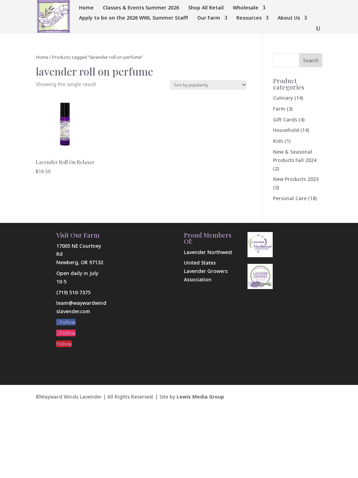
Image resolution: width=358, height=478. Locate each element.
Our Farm (208, 18)
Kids (278, 141)
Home (86, 8)
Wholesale (245, 8)
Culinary (283, 97)
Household (286, 130)
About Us (289, 18)
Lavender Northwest (208, 252)
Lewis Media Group (200, 396)
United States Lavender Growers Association (206, 271)
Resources (249, 18)
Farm (279, 108)
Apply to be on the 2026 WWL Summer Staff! (133, 18)
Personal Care (290, 198)
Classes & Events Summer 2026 (141, 8)
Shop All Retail (206, 8)
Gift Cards (285, 119)
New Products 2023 (295, 179)
